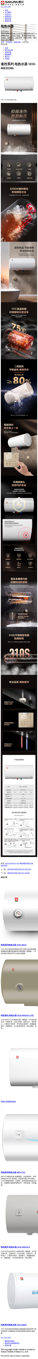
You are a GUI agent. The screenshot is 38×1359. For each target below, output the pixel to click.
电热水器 (17, 42)
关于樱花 (8, 12)
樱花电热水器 (28, 863)
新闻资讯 (8, 16)
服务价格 (8, 21)
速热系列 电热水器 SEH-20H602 (18, 873)
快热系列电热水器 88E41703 (13, 1172)
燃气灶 (7, 56)
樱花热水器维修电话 (12, 1343)
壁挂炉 (7, 58)
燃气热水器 (9, 50)
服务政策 (8, 19)
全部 (6, 48)
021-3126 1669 (6, 6)
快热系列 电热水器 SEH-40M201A (15, 1247)
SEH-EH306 (9, 863)
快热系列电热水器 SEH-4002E (14, 945)
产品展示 (9, 42)
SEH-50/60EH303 (8, 1101)
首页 (6, 10)
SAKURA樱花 (18, 863)
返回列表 (4, 865)
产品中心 (8, 14)
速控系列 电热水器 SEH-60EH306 (19, 869)
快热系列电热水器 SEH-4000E (14, 1325)
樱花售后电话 (10, 1341)
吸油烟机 (8, 54)
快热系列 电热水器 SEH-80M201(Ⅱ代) (17, 1015)
